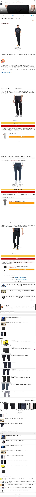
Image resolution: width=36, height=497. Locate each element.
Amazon (15, 120)
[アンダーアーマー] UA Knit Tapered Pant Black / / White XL (18, 266)
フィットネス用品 (14, 431)
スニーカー (5, 431)
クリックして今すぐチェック (22, 136)
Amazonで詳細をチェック (18, 123)
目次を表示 (33, 20)
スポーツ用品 (2, 10)
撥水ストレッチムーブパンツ (13, 133)
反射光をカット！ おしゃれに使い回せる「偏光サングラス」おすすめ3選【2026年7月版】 (16, 490)
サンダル (2, 431)
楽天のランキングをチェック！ (22, 279)
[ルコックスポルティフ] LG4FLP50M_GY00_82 (16, 199)
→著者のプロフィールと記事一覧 (6, 72)
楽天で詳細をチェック (18, 125)
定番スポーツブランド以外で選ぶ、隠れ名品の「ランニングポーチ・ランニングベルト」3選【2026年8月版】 (19, 484)
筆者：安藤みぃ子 (6, 305)
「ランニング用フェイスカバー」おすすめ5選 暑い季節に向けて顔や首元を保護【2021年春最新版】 (18, 487)
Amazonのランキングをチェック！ (20, 277)
